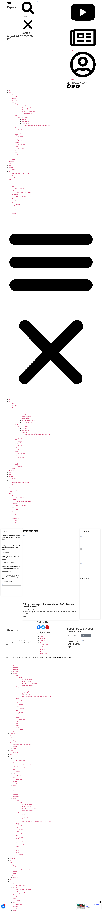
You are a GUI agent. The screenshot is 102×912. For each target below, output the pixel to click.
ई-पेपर (10, 183)
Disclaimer (43, 642)
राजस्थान (14, 102)
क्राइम (13, 202)
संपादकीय (14, 213)
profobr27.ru (25, 121)
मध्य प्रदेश (14, 98)
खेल (10, 163)
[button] (28, 8)
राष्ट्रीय (10, 92)
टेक (13, 187)
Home (41, 636)
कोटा (16, 152)
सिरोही (16, 104)
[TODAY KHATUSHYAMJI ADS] (90, 549)
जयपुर (16, 156)
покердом (21, 144)
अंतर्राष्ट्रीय (11, 162)
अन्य (10, 185)
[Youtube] (78, 86)
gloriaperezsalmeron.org (29, 111)
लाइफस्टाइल (15, 194)
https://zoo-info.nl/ (21, 196)
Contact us (43, 640)
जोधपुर (16, 154)
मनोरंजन (11, 167)
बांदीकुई (20, 133)
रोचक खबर (14, 190)
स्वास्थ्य (10, 165)
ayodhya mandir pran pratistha (21, 173)
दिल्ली (13, 160)
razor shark (21, 148)
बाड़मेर (16, 135)
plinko (20, 140)
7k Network (67, 657)
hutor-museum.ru (27, 113)
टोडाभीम (20, 158)
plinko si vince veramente (23, 192)
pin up (20, 129)
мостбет (17, 204)
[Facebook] (69, 86)
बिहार (13, 94)
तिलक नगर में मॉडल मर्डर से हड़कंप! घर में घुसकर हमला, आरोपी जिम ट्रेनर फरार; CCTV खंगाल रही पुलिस (11, 537)
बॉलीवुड (14, 169)
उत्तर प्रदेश (14, 96)
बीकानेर (17, 142)
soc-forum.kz (26, 123)
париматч (18, 208)
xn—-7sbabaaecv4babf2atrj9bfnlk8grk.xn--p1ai (36, 125)
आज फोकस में (15, 210)
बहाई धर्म (14, 175)
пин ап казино (19, 188)
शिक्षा (13, 198)
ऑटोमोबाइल (14, 181)
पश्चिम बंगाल (15, 100)
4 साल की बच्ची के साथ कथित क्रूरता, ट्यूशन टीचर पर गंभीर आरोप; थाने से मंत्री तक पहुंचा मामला (10, 576)
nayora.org (25, 119)
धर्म (9, 171)
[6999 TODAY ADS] (11, 585)
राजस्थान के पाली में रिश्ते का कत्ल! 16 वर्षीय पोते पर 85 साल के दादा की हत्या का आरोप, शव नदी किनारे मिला (11, 558)
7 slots (17, 200)
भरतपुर (16, 138)
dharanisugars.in (26, 108)
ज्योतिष (13, 177)
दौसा (16, 131)
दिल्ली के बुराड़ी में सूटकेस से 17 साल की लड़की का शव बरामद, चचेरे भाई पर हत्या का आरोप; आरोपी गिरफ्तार (11, 547)
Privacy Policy (44, 644)
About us (42, 638)
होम (9, 90)
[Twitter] (73, 86)
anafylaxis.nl (22, 106)
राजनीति (14, 206)
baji (16, 212)
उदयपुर (16, 127)
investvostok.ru (23, 117)
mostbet (20, 137)
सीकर (16, 115)
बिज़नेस (10, 179)
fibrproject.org (26, 110)
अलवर (16, 150)
